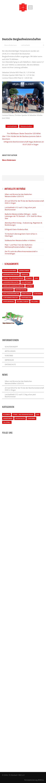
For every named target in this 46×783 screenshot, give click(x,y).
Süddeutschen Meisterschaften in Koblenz (20, 240)
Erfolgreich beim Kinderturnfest (16, 229)
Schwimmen (38, 293)
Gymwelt (29, 278)
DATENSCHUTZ (10, 364)
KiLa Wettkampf (27, 282)
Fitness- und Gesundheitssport (13, 278)
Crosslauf (25, 274)
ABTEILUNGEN (10, 351)
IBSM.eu (41, 780)
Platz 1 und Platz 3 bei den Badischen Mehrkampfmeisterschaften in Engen (18, 246)
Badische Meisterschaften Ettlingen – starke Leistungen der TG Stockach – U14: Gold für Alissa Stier (23, 216)
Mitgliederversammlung (11, 293)
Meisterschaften (26, 126)
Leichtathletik (25, 45)
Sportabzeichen (26, 297)
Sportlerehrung (8, 301)
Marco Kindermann (10, 45)
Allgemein (6, 414)
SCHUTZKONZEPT (11, 347)
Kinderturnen (7, 418)
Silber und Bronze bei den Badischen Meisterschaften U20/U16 (18, 195)
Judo (36, 278)
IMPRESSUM (9, 360)
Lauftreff (29, 286)
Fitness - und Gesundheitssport (23, 414)
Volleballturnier (22, 301)
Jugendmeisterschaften (11, 282)
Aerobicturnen (24, 270)
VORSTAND (9, 355)
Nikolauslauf (26, 293)
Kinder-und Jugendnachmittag (13, 286)
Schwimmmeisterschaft (10, 297)
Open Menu (30, 7)
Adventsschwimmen (9, 270)
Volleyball (35, 301)
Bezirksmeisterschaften (11, 274)
